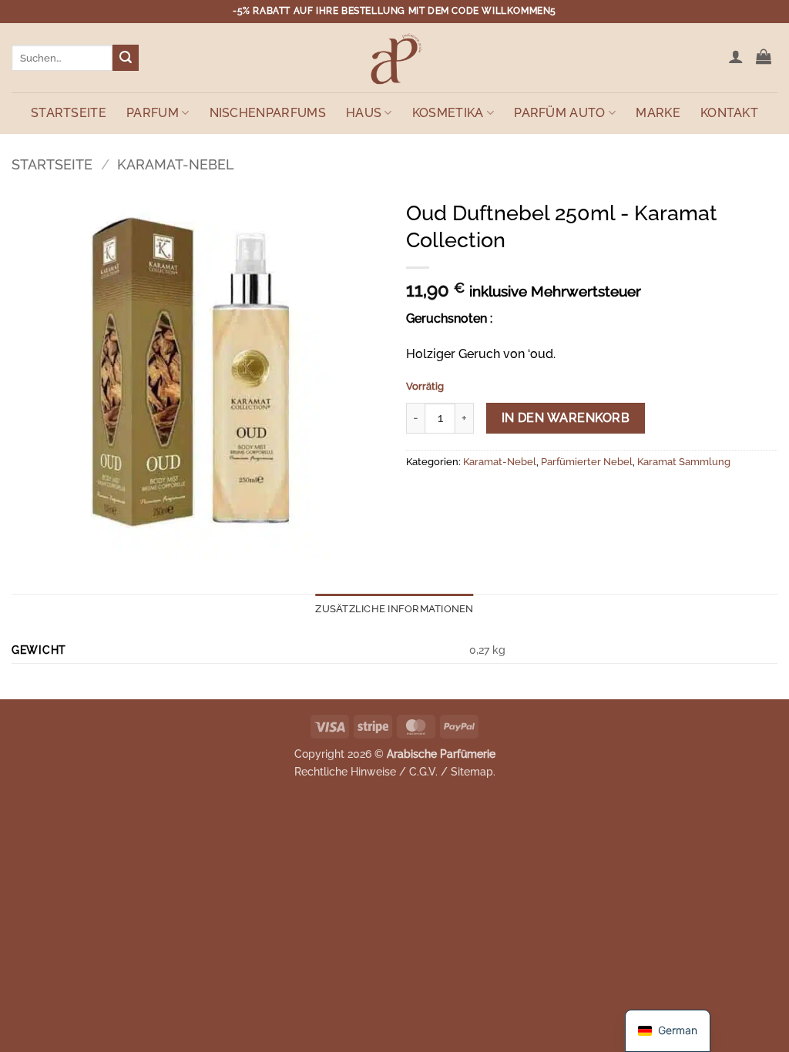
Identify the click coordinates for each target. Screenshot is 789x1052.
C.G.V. (423, 771)
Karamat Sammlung (683, 461)
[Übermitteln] (125, 58)
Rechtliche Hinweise (345, 771)
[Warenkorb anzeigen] (763, 56)
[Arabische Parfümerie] (394, 57)
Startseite (68, 113)
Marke (658, 113)
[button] (736, 56)
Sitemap (472, 771)
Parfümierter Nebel (587, 461)
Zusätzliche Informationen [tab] (394, 609)
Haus (363, 113)
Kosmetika (448, 113)
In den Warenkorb (566, 417)
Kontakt (729, 113)
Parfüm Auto (560, 113)
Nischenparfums (268, 113)
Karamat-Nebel (175, 164)
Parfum (152, 113)
